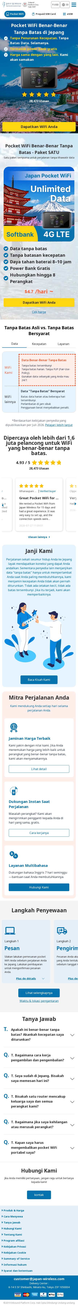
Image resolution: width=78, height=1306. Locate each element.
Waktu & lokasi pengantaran (39, 1001)
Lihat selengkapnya (39, 993)
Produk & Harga (14, 1210)
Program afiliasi (14, 1240)
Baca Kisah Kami (39, 680)
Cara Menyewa (13, 1216)
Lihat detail (39, 769)
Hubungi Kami (39, 887)
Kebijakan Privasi (15, 1246)
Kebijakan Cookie (15, 1252)
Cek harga (39, 312)
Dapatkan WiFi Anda (39, 126)
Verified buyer (48, 491)
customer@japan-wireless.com (39, 1279)
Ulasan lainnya (37, 537)
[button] (6, 504)
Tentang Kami (13, 1234)
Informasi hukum (15, 1264)
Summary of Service (17, 1258)
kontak (39, 1195)
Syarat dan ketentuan (18, 1270)
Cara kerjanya (39, 833)
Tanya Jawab (12, 1222)
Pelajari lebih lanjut (59, 425)
